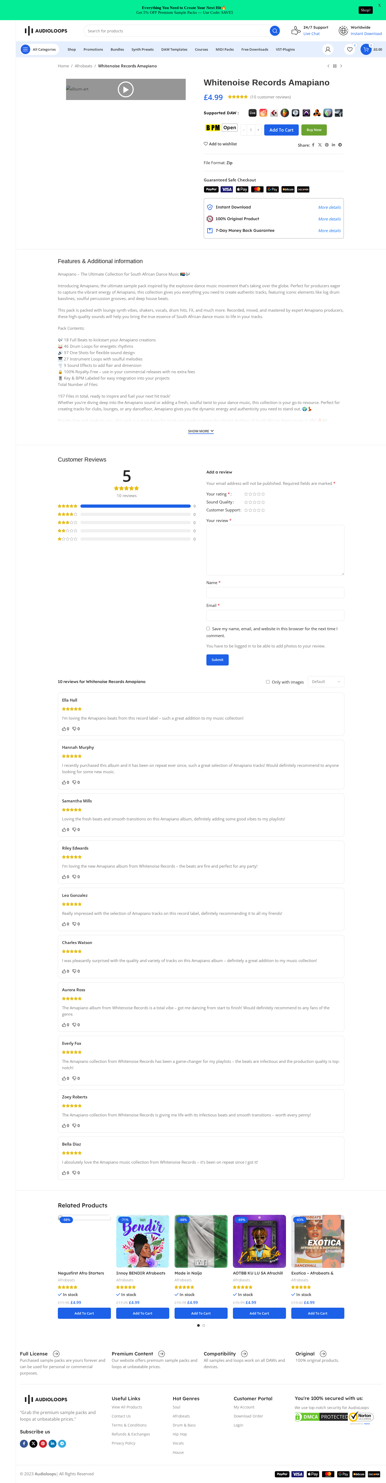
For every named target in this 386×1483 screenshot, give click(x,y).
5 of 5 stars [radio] (263, 494)
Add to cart (281, 130)
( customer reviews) (270, 96)
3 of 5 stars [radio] (255, 494)
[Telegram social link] (340, 145)
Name (213, 582)
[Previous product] (328, 66)
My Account (244, 1407)
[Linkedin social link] (333, 145)
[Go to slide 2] (203, 1325)
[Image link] (46, 1399)
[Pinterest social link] (326, 145)
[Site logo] (46, 30)
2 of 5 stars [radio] (250, 494)
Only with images (288, 682)
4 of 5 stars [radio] (259, 494)
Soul (176, 1407)
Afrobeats (83, 65)
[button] (126, 89)
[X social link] (319, 145)
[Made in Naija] (201, 1241)
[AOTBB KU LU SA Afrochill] (259, 1241)
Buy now (314, 129)
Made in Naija (188, 1273)
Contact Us (121, 1416)
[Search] (275, 31)
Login (238, 1425)
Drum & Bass (184, 1425)
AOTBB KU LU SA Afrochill (258, 1273)
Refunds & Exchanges (131, 1434)
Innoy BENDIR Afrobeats (140, 1273)
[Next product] (341, 66)
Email (213, 605)
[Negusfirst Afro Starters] (84, 1241)
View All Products (127, 1407)
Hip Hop (180, 1434)
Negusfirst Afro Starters (81, 1273)
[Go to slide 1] (198, 1325)
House (178, 1452)
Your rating (218, 494)
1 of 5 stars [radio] (246, 494)
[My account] (328, 49)
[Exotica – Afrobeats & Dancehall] (317, 1241)
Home (63, 65)
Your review (219, 520)
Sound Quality (219, 502)
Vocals (178, 1443)
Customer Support (223, 510)
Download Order (248, 1416)
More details (329, 207)
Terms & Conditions (129, 1425)
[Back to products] (335, 66)
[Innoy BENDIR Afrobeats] (142, 1241)
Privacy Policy (123, 1443)
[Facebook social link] (313, 145)
